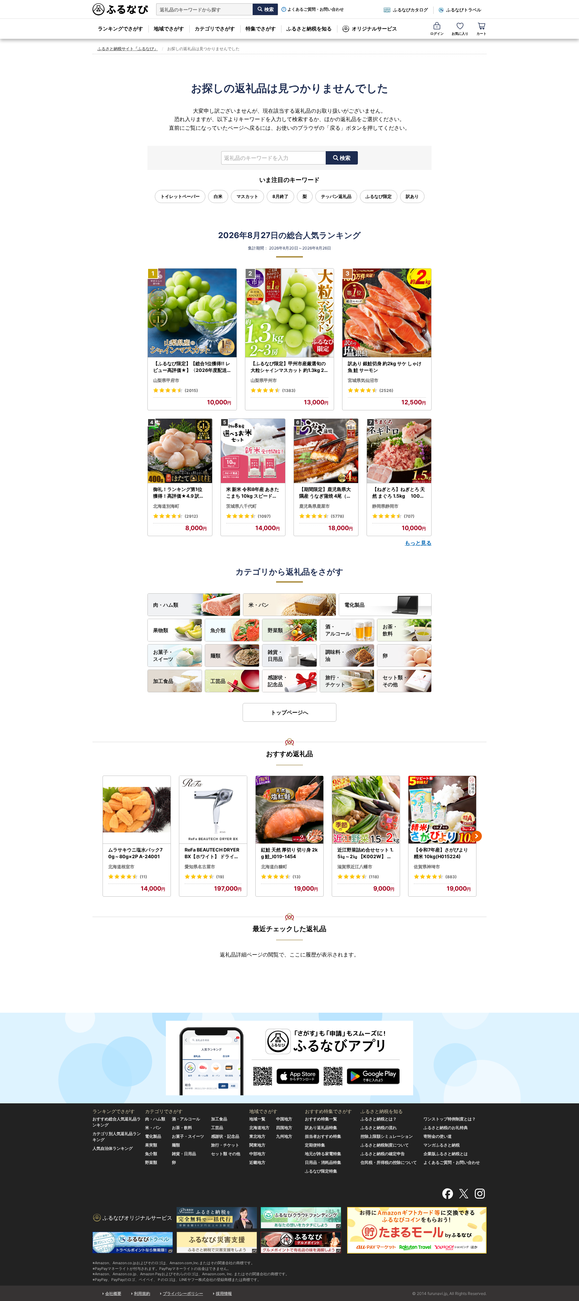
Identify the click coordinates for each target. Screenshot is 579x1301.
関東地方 (257, 1144)
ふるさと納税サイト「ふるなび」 (128, 48)
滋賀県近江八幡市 (354, 866)
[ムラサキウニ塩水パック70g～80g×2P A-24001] (137, 810)
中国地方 (284, 1118)
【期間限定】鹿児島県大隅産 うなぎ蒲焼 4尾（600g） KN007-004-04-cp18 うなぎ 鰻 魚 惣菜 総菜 (326, 492)
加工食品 (163, 681)
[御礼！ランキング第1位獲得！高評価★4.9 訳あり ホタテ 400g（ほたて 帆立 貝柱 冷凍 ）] (180, 451)
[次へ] (476, 836)
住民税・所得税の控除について (389, 1162)
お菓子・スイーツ (163, 655)
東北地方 (257, 1136)
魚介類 (218, 630)
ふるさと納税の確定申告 (383, 1153)
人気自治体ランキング (112, 1148)
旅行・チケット (335, 681)
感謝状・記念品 (278, 681)
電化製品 (354, 605)
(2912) (191, 516)
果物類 (160, 630)
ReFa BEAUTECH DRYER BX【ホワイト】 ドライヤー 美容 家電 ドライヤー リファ (212, 853)
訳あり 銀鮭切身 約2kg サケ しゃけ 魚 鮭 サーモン (385, 367)
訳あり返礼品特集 (321, 1127)
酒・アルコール (337, 630)
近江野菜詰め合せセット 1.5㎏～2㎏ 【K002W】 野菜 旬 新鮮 (365, 853)
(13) (297, 876)
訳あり (412, 196)
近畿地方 (257, 1162)
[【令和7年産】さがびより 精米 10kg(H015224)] (442, 810)
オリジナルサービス (374, 28)
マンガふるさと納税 (442, 1144)
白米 (218, 196)
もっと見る (418, 542)
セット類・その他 (395, 681)
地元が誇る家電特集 (323, 1153)
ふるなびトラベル (463, 9)
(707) (409, 516)
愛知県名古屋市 (200, 866)
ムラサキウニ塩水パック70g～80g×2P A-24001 (135, 853)
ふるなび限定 (379, 196)
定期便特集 (315, 1144)
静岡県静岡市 (385, 506)
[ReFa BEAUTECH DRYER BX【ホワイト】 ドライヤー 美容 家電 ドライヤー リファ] (213, 810)
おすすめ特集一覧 (321, 1118)
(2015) (191, 390)
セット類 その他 (225, 1153)
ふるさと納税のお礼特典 (446, 1127)
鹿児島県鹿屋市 (314, 506)
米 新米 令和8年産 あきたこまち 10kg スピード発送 (252, 492)
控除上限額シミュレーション (387, 1136)
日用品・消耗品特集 (323, 1162)
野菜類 (275, 630)
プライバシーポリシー (183, 1293)
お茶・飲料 (390, 630)
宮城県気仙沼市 (363, 380)
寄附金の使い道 (438, 1136)
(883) (451, 876)
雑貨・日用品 (275, 655)
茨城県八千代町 (241, 506)
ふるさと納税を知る (309, 28)
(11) (143, 876)
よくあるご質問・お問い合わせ (315, 9)
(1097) (264, 516)
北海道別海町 (166, 506)
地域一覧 (257, 1118)
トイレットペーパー (180, 196)
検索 (345, 158)
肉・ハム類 (165, 605)
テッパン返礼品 (336, 196)
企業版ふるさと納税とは (446, 1153)
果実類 (151, 1144)
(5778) (337, 516)
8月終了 (280, 196)
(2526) (386, 390)
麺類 (215, 656)
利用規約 (142, 1293)
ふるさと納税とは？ (379, 1118)
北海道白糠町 (274, 866)
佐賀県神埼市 (427, 866)
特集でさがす (261, 28)
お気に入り (460, 33)
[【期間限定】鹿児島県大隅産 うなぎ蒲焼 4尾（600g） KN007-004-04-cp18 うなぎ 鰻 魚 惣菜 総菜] (326, 451)
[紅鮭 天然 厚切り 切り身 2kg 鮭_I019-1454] (289, 810)
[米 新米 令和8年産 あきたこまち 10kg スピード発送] (253, 451)
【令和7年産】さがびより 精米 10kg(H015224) (441, 853)
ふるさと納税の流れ (379, 1127)
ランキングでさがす (120, 28)
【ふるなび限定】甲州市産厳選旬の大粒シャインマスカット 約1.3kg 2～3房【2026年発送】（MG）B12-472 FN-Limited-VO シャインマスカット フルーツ (289, 367)
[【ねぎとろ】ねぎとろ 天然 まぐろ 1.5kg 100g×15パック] (399, 451)
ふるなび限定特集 (321, 1171)
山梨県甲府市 (166, 380)
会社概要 (113, 1293)
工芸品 (218, 681)
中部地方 (257, 1153)
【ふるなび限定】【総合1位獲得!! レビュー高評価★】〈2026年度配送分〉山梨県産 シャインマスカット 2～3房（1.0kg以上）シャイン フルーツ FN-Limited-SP (192, 367)
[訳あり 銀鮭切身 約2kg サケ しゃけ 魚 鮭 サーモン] (386, 313)
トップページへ (289, 712)
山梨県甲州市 (264, 380)
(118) (374, 876)
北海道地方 (259, 1127)
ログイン (437, 33)
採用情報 (224, 1293)
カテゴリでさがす (215, 28)
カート (481, 33)
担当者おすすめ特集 (323, 1136)
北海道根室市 (121, 866)
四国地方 (284, 1127)
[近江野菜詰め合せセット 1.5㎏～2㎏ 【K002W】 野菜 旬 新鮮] (366, 810)
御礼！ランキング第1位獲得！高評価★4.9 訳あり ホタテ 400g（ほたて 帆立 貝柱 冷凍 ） (179, 492)
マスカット (247, 196)
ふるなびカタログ (410, 9)
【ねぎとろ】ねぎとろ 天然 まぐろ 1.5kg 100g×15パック (398, 492)
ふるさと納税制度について (385, 1144)
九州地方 (284, 1136)
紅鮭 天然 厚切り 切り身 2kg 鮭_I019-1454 (289, 853)
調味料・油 (335, 655)
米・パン (259, 605)
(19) (220, 876)
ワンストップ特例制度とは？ (450, 1118)
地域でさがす (169, 28)
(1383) (289, 390)
